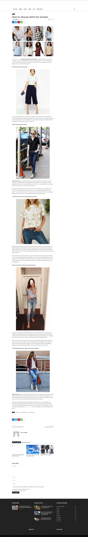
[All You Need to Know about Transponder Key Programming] (15, 508)
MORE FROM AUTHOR (26, 442)
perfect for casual (28, 406)
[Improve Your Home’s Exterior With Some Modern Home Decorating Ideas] (37, 513)
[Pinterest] (19, 22)
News (30, 9)
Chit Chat (15, 9)
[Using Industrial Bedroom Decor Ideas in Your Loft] (37, 519)
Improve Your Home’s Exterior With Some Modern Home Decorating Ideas (47, 513)
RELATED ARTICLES (16, 442)
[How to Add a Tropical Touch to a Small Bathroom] (37, 508)
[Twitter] (16, 22)
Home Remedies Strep (49, 426)
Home (13, 12)
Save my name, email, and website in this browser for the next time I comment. (28, 486)
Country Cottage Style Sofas (18, 426)
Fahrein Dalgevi (15, 19)
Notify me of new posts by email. (19, 490)
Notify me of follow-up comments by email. (21, 489)
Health (25, 9)
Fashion (16, 12)
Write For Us (40, 9)
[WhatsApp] (21, 22)
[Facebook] (13, 22)
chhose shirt (17, 412)
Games (20, 9)
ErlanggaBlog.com (16, 59)
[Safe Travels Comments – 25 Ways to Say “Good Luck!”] (32, 449)
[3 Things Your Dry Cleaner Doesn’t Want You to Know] (18, 449)
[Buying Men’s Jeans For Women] (47, 449)
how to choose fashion (24, 412)
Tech (34, 9)
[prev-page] (13, 458)
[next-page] (14, 458)
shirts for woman (32, 412)
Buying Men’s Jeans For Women (46, 454)
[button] (74, 9)
